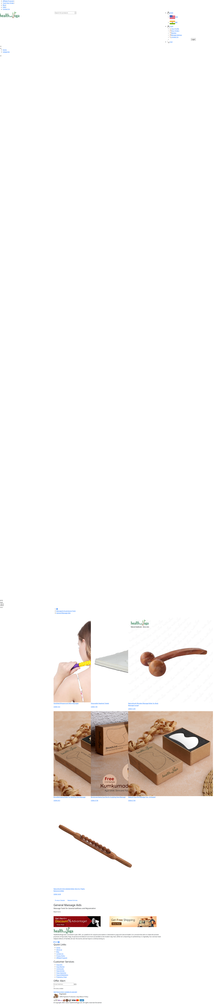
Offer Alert (59, 980)
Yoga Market (60, 967)
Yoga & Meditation (62, 975)
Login (171, 26)
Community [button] (60, 969)
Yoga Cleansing (61, 973)
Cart (171, 42)
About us (59, 950)
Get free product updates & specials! (65, 992)
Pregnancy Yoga (61, 977)
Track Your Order (8, 3)
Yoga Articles (60, 971)
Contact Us (6, 9)
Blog (4, 5)
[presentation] (1, 604)
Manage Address (176, 35)
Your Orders (175, 31)
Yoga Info (59, 965)
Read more (57, 912)
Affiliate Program (8, 1)
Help (4, 7)
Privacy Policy (60, 956)
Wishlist (173, 33)
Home (5, 50)
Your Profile (175, 29)
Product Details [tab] (60, 900)
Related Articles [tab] (72, 900)
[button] (170, 13)
